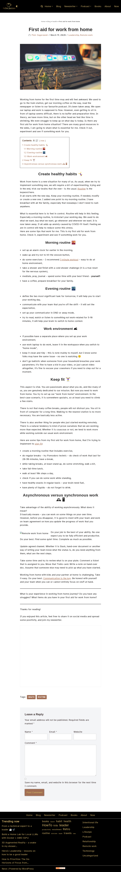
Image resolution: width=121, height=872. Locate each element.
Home (43, 21)
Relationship (89, 841)
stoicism (54, 833)
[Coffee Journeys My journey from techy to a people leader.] (9, 6)
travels (68, 833)
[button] (52, 6)
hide (42, 141)
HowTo (47, 825)
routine (41, 697)
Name (29, 731)
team (60, 833)
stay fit (38, 443)
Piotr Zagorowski (40, 35)
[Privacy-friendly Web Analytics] (60, 868)
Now (116, 6)
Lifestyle (87, 831)
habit (59, 821)
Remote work (86, 35)
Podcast (63, 815)
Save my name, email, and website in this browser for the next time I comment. (60, 784)
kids (56, 825)
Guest (52, 822)
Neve (4, 868)
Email (53, 731)
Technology (88, 850)
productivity (46, 830)
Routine (82, 188)
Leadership (73, 35)
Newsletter (49, 815)
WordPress (28, 868)
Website (78, 731)
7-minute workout (69, 259)
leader (64, 825)
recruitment (57, 829)
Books (98, 6)
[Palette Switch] (17, 6)
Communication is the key (57, 578)
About (108, 6)
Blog (58, 6)
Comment (31, 742)
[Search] (42, 6)
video (74, 833)
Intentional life (90, 822)
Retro (66, 829)
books (45, 821)
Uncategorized (90, 855)
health (54, 21)
